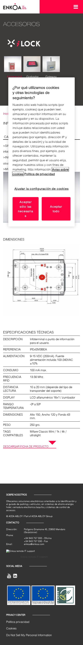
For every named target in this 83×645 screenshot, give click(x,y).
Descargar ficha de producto (25, 446)
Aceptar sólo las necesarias (25, 208)
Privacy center (15, 614)
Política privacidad (17, 621)
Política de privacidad (39, 174)
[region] (41, 151)
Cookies (11, 628)
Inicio (6, 113)
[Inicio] (14, 6)
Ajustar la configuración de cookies (41, 188)
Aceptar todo (56, 209)
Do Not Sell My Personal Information (29, 635)
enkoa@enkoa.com (34, 544)
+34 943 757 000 (33, 538)
